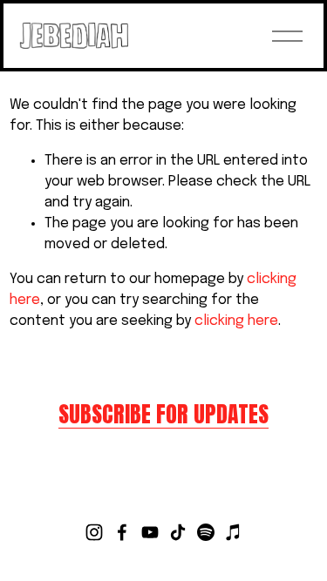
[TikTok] (178, 532)
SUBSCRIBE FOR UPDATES (163, 414)
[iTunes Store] (233, 532)
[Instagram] (94, 532)
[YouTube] (150, 532)
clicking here (236, 321)
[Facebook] (122, 532)
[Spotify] (206, 532)
